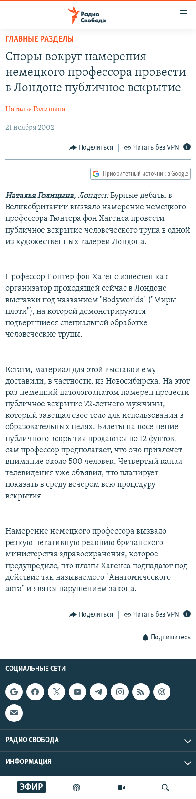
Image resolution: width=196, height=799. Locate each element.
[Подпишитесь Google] (14, 691)
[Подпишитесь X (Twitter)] (56, 691)
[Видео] (121, 787)
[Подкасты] (161, 691)
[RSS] (141, 691)
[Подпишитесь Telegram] (98, 691)
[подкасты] (76, 787)
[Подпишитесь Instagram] (119, 691)
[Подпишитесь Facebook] (35, 691)
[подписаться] (14, 712)
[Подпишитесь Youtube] (77, 691)
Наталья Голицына (35, 109)
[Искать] (165, 787)
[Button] (91, 148)
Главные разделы (39, 40)
